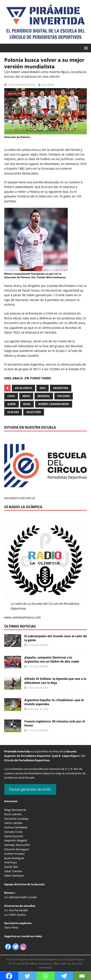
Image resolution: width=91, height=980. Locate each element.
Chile (11, 396)
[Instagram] (23, 946)
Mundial (44, 396)
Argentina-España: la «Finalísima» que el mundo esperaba (54, 702)
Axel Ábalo (47, 84)
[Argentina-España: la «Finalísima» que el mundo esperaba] (12, 708)
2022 (43, 388)
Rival (27, 404)
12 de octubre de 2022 (22, 84)
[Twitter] (15, 946)
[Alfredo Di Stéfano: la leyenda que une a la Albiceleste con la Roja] (12, 687)
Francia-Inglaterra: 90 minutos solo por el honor (54, 723)
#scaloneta (23, 388)
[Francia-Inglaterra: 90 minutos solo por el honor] (12, 730)
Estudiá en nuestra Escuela (30, 427)
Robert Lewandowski (53, 404)
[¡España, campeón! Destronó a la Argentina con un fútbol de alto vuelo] (12, 666)
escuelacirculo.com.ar (19, 498)
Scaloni (13, 412)
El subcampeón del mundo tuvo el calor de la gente (55, 638)
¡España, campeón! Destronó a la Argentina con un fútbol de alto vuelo (51, 659)
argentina (60, 388)
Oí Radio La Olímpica (23, 507)
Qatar (11, 404)
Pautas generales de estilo (30, 789)
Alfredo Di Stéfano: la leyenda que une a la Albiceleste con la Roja (55, 680)
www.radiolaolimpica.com (22, 617)
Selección (33, 412)
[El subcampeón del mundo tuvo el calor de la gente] (12, 645)
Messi (26, 396)
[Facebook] (8, 946)
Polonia (64, 396)
